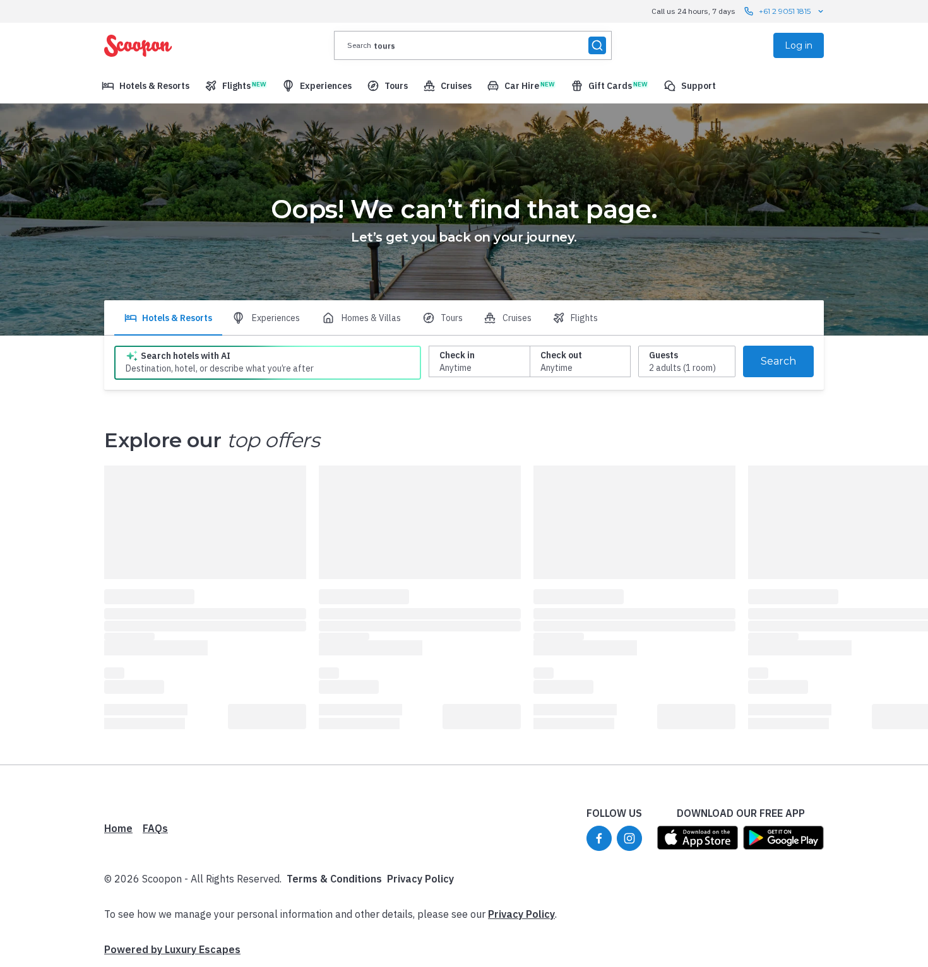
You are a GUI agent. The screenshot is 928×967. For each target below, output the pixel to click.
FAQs (155, 828)
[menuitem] (145, 85)
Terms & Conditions (334, 878)
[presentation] (473, 45)
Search (778, 361)
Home (118, 828)
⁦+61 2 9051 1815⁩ (785, 11)
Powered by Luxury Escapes (172, 949)
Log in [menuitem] (798, 45)
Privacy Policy (420, 878)
